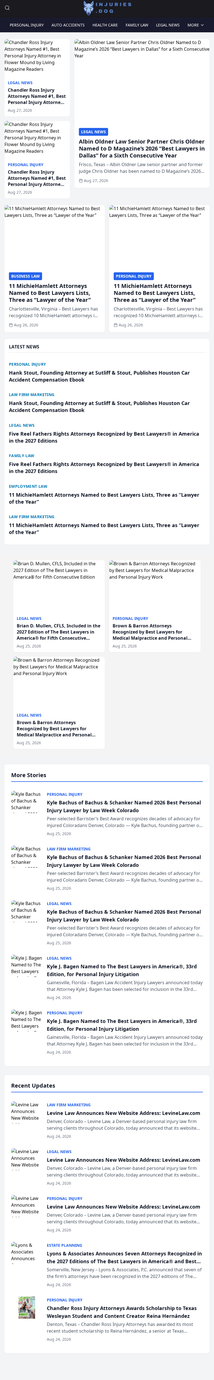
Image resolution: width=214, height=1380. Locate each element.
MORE (193, 25)
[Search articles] (7, 8)
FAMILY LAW (137, 25)
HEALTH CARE (105, 25)
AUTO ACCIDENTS (68, 25)
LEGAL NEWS (168, 25)
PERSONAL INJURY (27, 25)
